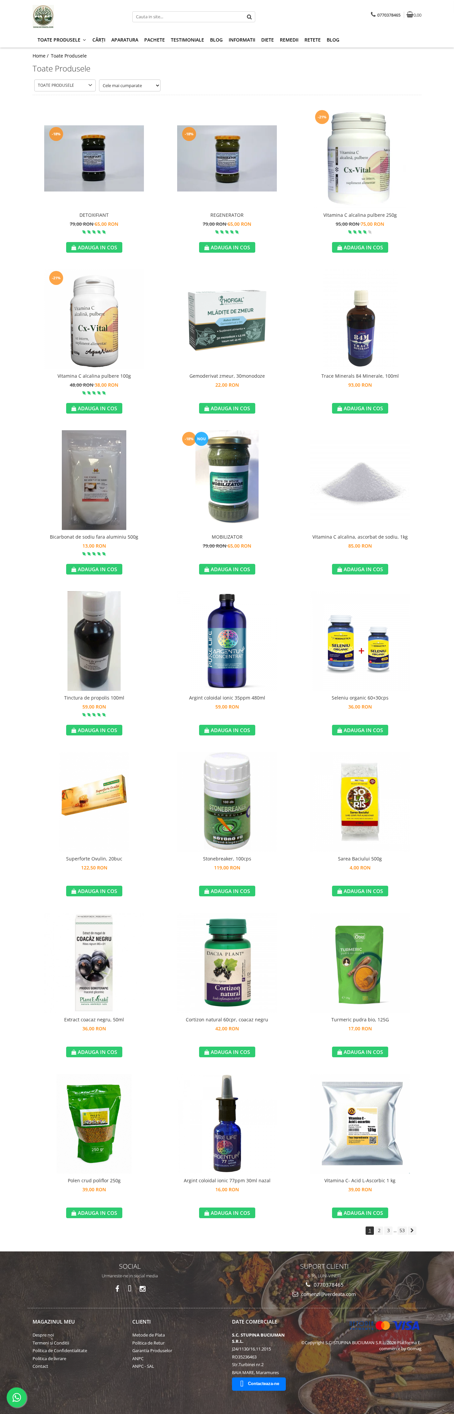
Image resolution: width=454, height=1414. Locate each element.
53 (402, 1230)
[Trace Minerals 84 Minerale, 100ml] (360, 319)
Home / (41, 56)
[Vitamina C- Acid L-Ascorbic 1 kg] (360, 1124)
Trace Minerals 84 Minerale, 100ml (360, 376)
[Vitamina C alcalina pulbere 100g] (94, 319)
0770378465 (328, 1284)
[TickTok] (130, 1289)
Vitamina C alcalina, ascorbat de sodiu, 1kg (360, 537)
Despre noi (43, 1335)
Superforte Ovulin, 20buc (94, 858)
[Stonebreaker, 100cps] (227, 802)
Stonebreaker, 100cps (227, 858)
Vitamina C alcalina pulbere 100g (94, 376)
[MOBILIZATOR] (227, 480)
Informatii (242, 40)
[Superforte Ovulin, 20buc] (94, 802)
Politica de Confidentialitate (60, 1350)
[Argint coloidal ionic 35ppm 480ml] (227, 641)
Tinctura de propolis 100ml (94, 698)
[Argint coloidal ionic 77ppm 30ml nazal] (227, 1124)
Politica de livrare (49, 1358)
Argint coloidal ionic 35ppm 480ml (227, 698)
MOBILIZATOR (227, 537)
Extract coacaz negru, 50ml (94, 1019)
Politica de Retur (148, 1343)
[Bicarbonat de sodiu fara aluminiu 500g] (94, 480)
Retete (312, 40)
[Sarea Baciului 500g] (360, 802)
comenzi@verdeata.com (328, 1294)
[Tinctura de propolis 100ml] (94, 641)
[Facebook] (117, 1289)
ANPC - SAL (143, 1366)
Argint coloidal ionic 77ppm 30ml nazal (227, 1180)
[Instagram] (142, 1289)
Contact (40, 1366)
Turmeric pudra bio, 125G (360, 1019)
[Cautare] (249, 16)
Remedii (289, 40)
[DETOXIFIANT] (94, 158)
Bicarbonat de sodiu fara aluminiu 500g (94, 537)
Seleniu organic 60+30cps (360, 698)
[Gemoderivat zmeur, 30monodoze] (227, 319)
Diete (267, 40)
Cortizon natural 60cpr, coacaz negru (227, 1019)
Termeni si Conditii (51, 1343)
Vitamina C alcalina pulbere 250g (360, 215)
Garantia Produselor (152, 1350)
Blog (216, 40)
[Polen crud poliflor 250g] (94, 1124)
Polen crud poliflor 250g (94, 1180)
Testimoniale (187, 40)
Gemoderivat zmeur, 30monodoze (227, 376)
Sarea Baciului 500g (360, 858)
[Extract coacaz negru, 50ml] (94, 963)
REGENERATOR (227, 215)
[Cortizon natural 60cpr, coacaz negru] (227, 963)
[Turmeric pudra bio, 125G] (360, 963)
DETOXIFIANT (94, 215)
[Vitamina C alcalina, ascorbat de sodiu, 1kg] (360, 480)
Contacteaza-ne (263, 1383)
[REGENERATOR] (227, 158)
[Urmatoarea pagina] (412, 1230)
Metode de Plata (148, 1335)
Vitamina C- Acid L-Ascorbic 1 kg (360, 1180)
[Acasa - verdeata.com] (74, 16)
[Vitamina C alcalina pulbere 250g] (360, 158)
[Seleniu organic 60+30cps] (360, 641)
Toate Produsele (69, 56)
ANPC (138, 1358)
